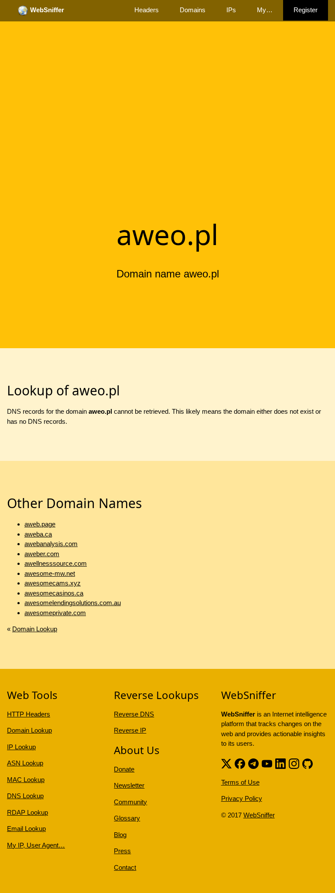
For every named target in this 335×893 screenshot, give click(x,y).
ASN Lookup (25, 763)
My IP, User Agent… (36, 845)
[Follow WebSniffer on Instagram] (294, 763)
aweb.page (39, 524)
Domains (192, 10)
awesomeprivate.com (55, 612)
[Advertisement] (167, 145)
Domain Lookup (34, 629)
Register (306, 10)
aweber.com (41, 553)
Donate (124, 769)
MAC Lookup (25, 779)
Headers (146, 10)
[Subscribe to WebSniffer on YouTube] (267, 763)
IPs (231, 10)
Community (130, 802)
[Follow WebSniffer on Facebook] (240, 763)
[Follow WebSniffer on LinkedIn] (280, 763)
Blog (120, 834)
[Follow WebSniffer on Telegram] (253, 763)
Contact (125, 867)
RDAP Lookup (27, 812)
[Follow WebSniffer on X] (226, 763)
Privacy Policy (241, 798)
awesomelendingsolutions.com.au (72, 602)
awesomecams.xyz (52, 583)
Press (122, 851)
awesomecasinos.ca (53, 593)
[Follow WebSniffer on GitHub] (307, 763)
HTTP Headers (28, 714)
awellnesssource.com (55, 563)
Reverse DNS (134, 714)
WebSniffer (259, 815)
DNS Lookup (25, 796)
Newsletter (129, 785)
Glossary (127, 818)
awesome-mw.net (49, 573)
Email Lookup (26, 828)
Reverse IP (130, 730)
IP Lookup (21, 747)
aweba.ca (38, 534)
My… (265, 10)
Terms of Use (240, 782)
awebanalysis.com (51, 543)
